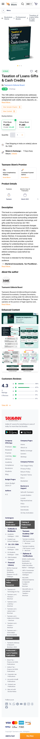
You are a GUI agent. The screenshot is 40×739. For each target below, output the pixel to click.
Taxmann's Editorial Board (14, 85)
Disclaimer (24, 481)
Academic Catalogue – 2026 (13, 535)
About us (24, 447)
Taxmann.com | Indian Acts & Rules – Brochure (13, 618)
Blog (6, 474)
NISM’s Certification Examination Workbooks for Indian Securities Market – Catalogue (28, 563)
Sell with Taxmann (27, 492)
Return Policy (25, 472)
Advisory (8, 459)
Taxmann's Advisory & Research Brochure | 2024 (13, 645)
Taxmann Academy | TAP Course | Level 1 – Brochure (28, 541)
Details (14, 154)
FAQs (22, 504)
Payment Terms (26, 475)
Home (23, 444)
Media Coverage (26, 451)
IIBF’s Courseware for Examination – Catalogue (28, 573)
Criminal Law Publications (12, 685)
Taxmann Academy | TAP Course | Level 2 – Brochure (28, 548)
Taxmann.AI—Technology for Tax (13, 591)
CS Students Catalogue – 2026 (12, 553)
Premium (10, 447)
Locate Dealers (26, 495)
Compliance (9, 465)
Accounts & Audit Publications (12, 680)
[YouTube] (21, 704)
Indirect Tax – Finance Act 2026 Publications (12, 669)
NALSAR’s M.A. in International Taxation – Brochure (27, 592)
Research (8, 450)
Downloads (25, 510)
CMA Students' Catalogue (12, 558)
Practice (8, 453)
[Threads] (32, 704)
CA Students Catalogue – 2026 (12, 548)
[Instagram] (28, 704)
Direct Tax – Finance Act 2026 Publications (12, 662)
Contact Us (25, 507)
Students (8, 471)
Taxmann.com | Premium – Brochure (12, 597)
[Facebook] (6, 707)
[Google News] (25, 704)
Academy (8, 462)
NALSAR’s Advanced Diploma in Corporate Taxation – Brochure (28, 582)
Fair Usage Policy (27, 466)
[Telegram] (17, 704)
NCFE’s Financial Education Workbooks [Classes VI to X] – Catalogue (12, 572)
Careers (23, 454)
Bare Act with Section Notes (12, 690)
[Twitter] (10, 704)
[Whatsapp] (14, 704)
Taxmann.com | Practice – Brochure (12, 625)
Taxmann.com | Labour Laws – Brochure (12, 611)
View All (5, 405)
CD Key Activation (27, 513)
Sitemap (23, 457)
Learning (10, 456)
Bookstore (9, 468)
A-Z (6, 494)
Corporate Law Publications (12, 675)
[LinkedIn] (6, 704)
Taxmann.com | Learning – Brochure (12, 604)
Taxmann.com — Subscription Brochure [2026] (12, 633)
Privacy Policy (26, 469)
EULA (22, 478)
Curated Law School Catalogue (12, 540)
